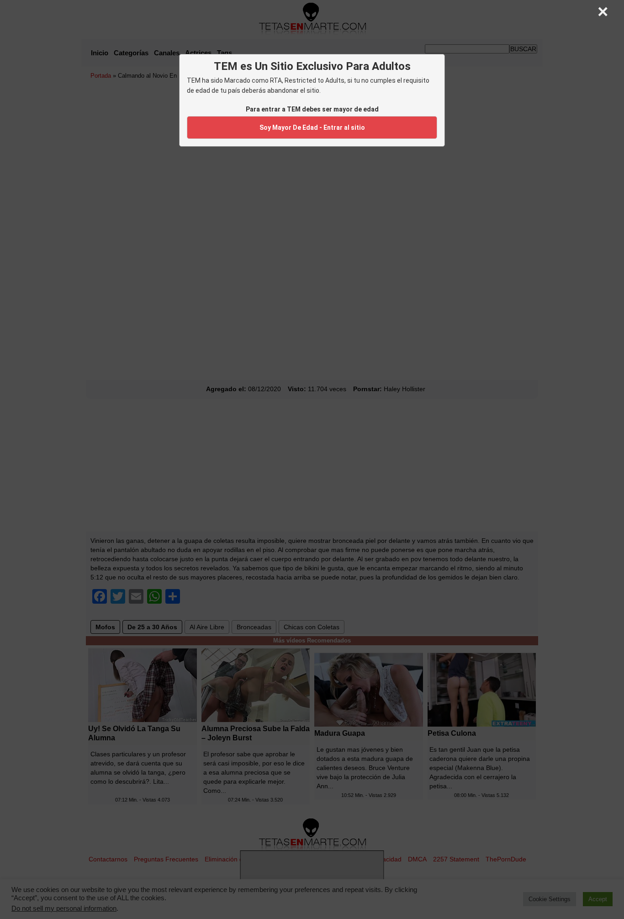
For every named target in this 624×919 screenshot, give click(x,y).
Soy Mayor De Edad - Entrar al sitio (312, 127)
